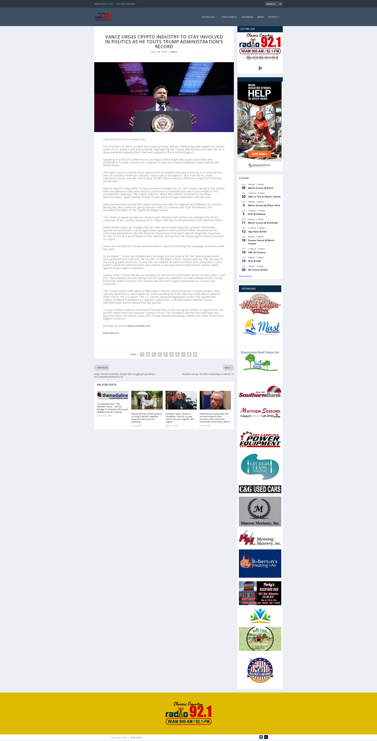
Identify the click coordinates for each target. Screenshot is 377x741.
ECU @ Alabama (257, 214)
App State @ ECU (257, 231)
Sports (272, 17)
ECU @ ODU (254, 261)
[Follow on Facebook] (261, 737)
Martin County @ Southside (263, 222)
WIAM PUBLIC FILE (103, 4)
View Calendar (245, 276)
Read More (110, 333)
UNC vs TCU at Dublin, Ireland (264, 196)
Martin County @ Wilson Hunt (264, 205)
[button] (260, 68)
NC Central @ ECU (258, 269)
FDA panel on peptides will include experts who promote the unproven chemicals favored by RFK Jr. (215, 417)
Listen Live (208, 17)
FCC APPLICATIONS (125, 4)
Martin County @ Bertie (260, 187)
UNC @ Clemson (257, 252)
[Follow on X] (266, 737)
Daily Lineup (229, 17)
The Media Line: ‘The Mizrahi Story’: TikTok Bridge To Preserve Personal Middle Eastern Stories (112, 407)
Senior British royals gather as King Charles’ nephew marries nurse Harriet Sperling (146, 417)
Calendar (247, 17)
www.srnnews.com (139, 325)
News (260, 17)
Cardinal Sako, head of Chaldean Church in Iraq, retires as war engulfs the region (180, 417)
